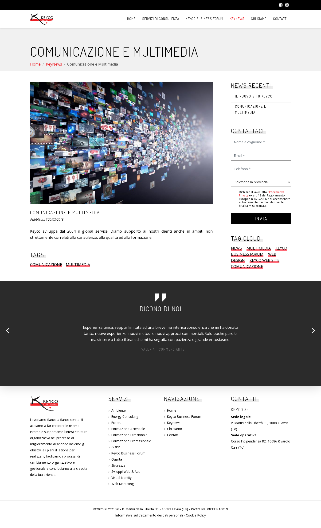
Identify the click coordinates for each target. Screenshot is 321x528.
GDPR (115, 447)
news (236, 248)
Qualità (116, 459)
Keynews (173, 422)
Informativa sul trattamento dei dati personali (149, 515)
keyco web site (264, 260)
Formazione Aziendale (128, 428)
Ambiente (118, 410)
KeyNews (237, 18)
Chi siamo (259, 18)
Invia (261, 218)
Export (116, 422)
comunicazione (46, 264)
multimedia (78, 264)
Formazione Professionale (131, 441)
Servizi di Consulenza (160, 18)
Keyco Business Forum (204, 18)
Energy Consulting (124, 416)
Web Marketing (122, 483)
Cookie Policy (196, 515)
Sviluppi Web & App (126, 471)
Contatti (280, 18)
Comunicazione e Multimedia (250, 109)
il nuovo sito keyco (254, 96)
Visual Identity (121, 477)
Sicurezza (118, 465)
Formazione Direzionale (129, 435)
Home (131, 18)
